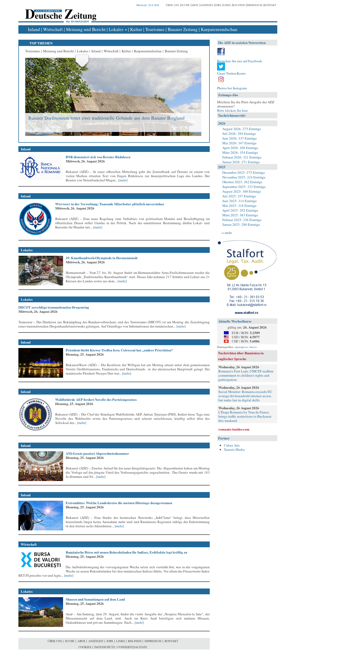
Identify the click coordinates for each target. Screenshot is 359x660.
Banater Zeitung (183, 29)
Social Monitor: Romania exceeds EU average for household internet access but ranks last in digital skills (245, 395)
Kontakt (270, 5)
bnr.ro (253, 347)
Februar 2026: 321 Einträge (241, 157)
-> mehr (226, 232)
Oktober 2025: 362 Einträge (242, 182)
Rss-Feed (239, 5)
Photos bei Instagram (232, 88)
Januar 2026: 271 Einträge (241, 162)
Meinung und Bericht (86, 29)
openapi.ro (241, 347)
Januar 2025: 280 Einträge (241, 224)
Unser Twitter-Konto (231, 73)
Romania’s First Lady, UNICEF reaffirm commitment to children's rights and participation (245, 375)
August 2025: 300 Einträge (241, 191)
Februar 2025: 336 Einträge (241, 220)
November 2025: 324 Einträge (243, 177)
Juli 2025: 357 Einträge (239, 196)
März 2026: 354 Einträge (240, 152)
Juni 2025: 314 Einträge (239, 201)
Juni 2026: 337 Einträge (239, 138)
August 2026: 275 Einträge (241, 129)
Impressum (254, 5)
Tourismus (155, 29)
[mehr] (122, 180)
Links (227, 5)
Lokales (116, 29)
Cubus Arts (232, 445)
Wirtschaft (53, 29)
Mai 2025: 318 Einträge (239, 205)
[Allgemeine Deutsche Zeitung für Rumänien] (60, 12)
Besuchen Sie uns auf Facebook (239, 61)
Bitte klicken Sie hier (232, 110)
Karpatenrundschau (219, 29)
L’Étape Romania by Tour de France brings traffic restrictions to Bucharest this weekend (244, 416)
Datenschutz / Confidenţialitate (120, 647)
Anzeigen (206, 5)
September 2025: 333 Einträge (244, 187)
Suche (185, 5)
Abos (194, 5)
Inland (34, 29)
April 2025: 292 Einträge (240, 210)
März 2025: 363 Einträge (240, 215)
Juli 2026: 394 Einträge (239, 133)
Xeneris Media (234, 449)
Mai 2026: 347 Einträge (239, 143)
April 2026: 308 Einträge (240, 148)
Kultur (136, 29)
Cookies (85, 647)
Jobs (218, 5)
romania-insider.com (233, 429)
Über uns (172, 5)
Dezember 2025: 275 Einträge (243, 172)
